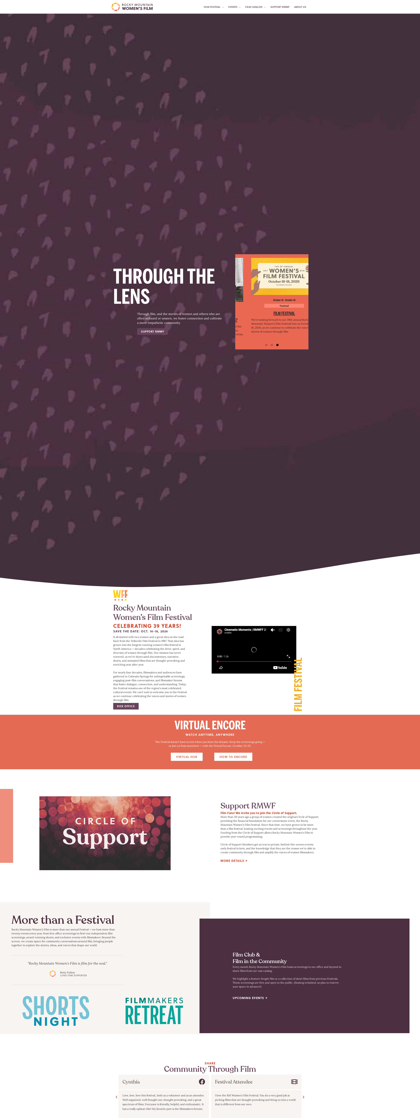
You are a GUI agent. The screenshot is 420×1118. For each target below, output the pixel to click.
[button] (266, 345)
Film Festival (272, 313)
